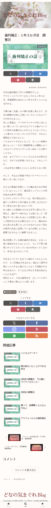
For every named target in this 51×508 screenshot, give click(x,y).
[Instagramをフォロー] (14, 329)
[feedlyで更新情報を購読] (14, 335)
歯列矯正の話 (11, 292)
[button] (33, 79)
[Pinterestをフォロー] (37, 329)
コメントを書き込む (25, 470)
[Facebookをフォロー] (37, 323)
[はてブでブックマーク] (40, 73)
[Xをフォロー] (14, 323)
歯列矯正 (24, 292)
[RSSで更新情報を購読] (37, 335)
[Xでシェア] (10, 73)
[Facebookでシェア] (25, 73)
